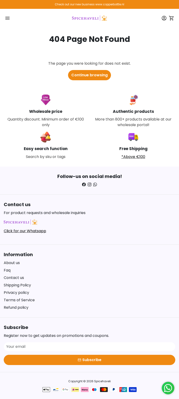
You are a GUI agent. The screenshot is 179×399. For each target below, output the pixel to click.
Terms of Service (19, 300)
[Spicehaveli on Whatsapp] (95, 184)
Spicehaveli (102, 381)
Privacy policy (16, 292)
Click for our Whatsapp (25, 231)
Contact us (14, 277)
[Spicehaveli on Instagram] (89, 184)
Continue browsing (89, 75)
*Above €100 (133, 156)
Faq (7, 270)
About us (12, 262)
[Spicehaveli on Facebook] (84, 184)
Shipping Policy (17, 285)
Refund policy (16, 307)
